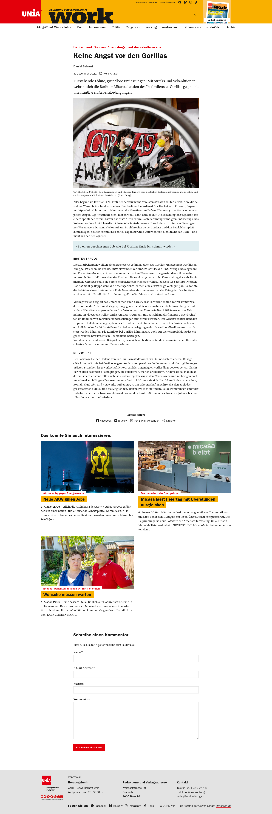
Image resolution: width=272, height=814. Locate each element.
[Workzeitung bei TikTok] (196, 2)
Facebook (100, 806)
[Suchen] (194, 14)
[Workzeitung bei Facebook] (180, 2)
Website (78, 683)
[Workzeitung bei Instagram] (191, 2)
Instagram (135, 806)
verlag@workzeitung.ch (190, 796)
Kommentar (82, 699)
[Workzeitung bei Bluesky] (185, 2)
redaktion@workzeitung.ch (192, 792)
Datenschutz (223, 806)
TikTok (151, 806)
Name (78, 652)
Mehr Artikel (110, 73)
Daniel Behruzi (83, 66)
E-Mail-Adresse (84, 668)
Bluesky (117, 806)
